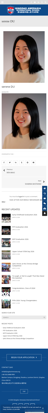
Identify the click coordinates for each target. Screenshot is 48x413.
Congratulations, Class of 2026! (23, 288)
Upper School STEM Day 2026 (23, 251)
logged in (21, 196)
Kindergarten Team (7, 154)
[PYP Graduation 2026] (6, 230)
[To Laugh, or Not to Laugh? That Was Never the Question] (6, 279)
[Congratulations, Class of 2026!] (6, 291)
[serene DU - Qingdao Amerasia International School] (24, 10)
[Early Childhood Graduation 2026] (6, 218)
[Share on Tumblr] (21, 162)
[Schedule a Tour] (44, 208)
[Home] (44, 188)
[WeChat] (44, 203)
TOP (24, 391)
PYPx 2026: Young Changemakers (24, 300)
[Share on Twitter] (10, 162)
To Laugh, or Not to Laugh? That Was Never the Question (28, 277)
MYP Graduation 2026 (20, 239)
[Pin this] (27, 162)
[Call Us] (44, 193)
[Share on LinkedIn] (16, 162)
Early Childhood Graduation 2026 (24, 215)
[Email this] (33, 162)
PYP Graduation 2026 (20, 227)
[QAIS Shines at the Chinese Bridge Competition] (6, 267)
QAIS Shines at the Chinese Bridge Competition (25, 265)
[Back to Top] (44, 213)
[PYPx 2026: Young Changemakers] (6, 304)
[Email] (44, 198)
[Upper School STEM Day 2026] (6, 254)
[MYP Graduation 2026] (6, 242)
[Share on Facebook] (4, 162)
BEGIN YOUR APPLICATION (23, 357)
